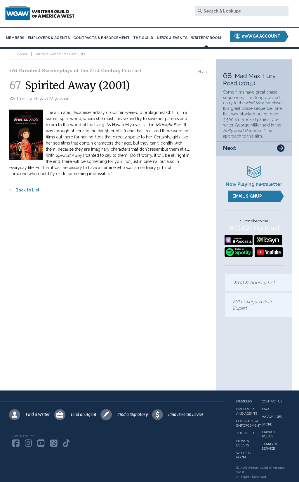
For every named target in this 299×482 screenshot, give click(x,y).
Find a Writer (38, 414)
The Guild (143, 38)
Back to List (27, 190)
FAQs (266, 409)
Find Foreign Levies (186, 414)
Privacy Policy (268, 434)
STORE (267, 424)
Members (15, 38)
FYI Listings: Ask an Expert (253, 305)
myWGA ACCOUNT (260, 36)
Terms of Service (270, 446)
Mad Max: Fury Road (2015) (249, 79)
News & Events (172, 38)
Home (22, 54)
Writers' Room (206, 38)
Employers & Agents (49, 38)
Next (229, 148)
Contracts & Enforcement (101, 38)
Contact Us (272, 401)
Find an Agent (83, 414)
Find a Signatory (132, 414)
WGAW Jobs (272, 417)
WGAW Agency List (254, 282)
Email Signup (247, 196)
